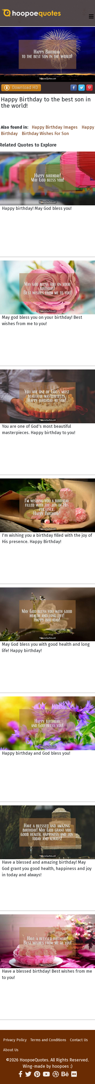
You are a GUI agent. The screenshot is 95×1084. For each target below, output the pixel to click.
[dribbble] (56, 1074)
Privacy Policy (15, 1040)
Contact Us (79, 1040)
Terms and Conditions (48, 1040)
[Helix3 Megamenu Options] (91, 16)
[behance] (65, 1074)
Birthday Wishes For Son (45, 133)
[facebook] (20, 1074)
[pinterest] (37, 1074)
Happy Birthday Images (55, 127)
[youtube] (46, 1074)
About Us (10, 1050)
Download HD (25, 87)
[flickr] (74, 1074)
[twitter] (28, 1074)
